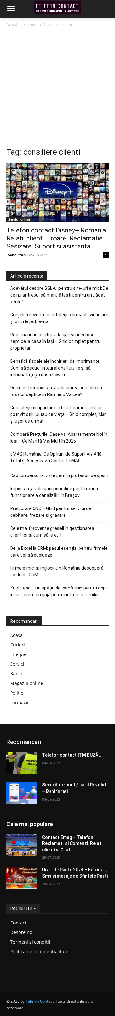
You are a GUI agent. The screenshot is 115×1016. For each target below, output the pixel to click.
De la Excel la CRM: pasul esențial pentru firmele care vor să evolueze (59, 551)
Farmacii (19, 702)
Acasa (16, 635)
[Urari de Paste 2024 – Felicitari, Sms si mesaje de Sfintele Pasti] (21, 877)
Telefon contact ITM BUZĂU (71, 755)
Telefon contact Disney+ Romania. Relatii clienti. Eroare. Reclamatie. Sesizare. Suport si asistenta (57, 238)
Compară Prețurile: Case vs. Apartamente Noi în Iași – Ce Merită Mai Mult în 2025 (58, 437)
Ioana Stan (16, 254)
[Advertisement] (57, 89)
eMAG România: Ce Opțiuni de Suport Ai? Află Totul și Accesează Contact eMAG (56, 457)
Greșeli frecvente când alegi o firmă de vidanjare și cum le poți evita (59, 318)
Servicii (18, 664)
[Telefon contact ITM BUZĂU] (21, 763)
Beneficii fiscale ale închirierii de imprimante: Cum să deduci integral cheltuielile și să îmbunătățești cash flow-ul (55, 368)
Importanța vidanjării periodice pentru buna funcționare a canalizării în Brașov (54, 492)
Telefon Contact (40, 1001)
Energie (18, 654)
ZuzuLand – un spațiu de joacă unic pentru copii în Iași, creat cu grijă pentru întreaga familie (59, 591)
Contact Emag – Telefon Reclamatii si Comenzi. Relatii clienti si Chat (72, 843)
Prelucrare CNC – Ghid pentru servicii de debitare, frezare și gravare (50, 512)
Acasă (11, 24)
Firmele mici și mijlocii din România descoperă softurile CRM (56, 571)
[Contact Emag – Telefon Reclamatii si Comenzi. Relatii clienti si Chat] (21, 845)
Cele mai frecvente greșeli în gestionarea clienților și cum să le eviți (52, 532)
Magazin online (26, 683)
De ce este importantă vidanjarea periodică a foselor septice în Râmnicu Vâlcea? (56, 391)
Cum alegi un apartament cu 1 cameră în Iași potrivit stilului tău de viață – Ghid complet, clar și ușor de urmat (58, 414)
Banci (16, 674)
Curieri (17, 645)
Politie (16, 693)
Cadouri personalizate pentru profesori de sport (59, 475)
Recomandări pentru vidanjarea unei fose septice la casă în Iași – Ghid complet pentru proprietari (55, 341)
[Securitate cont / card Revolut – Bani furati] (21, 792)
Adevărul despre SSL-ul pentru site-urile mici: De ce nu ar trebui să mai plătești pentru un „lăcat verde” (59, 295)
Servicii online (19, 219)
